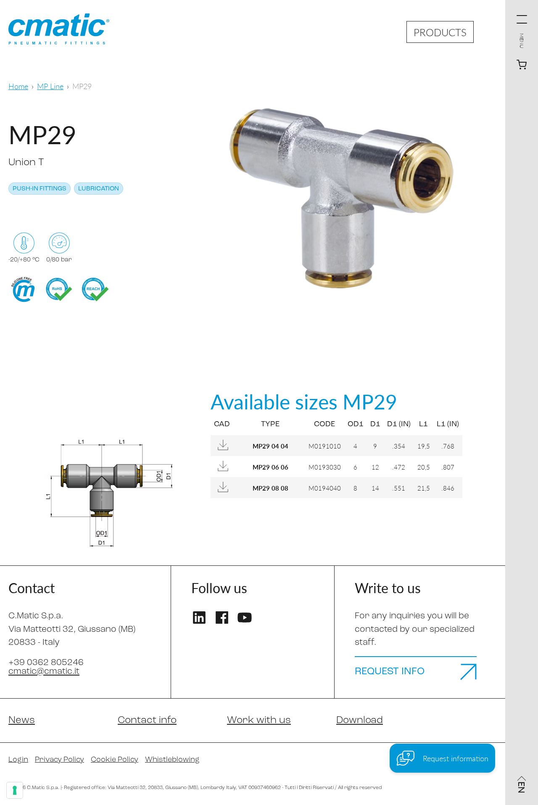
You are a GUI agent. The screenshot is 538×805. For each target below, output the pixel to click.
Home (18, 86)
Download (359, 720)
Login (18, 760)
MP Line (50, 86)
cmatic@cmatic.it (43, 671)
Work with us (259, 720)
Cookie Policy (114, 760)
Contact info (147, 720)
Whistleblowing (172, 760)
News (21, 720)
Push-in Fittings (39, 189)
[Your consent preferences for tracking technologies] (15, 790)
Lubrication (98, 189)
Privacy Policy (59, 760)
